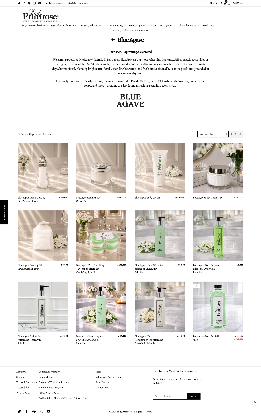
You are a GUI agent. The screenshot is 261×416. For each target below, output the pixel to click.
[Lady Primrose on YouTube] (39, 3)
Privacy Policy (23, 393)
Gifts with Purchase (187, 25)
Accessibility (22, 387)
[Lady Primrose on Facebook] (24, 3)
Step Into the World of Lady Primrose (175, 371)
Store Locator (103, 382)
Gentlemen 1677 (115, 25)
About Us (21, 371)
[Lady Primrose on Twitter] (19, 3)
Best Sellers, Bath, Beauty (63, 25)
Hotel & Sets (208, 25)
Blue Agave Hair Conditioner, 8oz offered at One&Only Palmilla (149, 340)
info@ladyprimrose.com (77, 3)
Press (98, 371)
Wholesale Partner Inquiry (110, 377)
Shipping (21, 377)
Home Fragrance (136, 25)
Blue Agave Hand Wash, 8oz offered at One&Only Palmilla (149, 268)
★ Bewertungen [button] (4, 212)
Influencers (102, 387)
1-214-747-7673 (54, 3)
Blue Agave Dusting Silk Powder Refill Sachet (30, 267)
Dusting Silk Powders (91, 25)
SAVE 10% (238, 3)
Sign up (193, 396)
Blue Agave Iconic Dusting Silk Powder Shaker (31, 199)
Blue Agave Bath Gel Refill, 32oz (207, 338)
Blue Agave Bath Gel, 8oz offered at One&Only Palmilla (206, 268)
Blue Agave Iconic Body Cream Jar (88, 199)
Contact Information (49, 371)
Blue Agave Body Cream (147, 197)
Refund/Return (46, 377)
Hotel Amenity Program (51, 387)
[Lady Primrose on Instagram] (34, 3)
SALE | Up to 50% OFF (161, 25)
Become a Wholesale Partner (54, 382)
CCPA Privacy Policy (49, 393)
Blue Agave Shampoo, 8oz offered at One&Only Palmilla (89, 340)
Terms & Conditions (26, 382)
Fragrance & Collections (33, 25)
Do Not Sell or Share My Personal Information (63, 398)
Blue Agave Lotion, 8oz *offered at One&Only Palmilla (30, 340)
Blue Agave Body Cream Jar (207, 197)
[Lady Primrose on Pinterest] (29, 3)
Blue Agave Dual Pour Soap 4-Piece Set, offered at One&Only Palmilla (90, 268)
